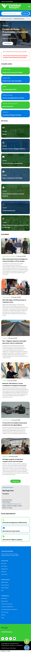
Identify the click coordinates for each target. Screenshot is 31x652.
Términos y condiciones (16, 645)
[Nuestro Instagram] (10, 638)
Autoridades (4, 566)
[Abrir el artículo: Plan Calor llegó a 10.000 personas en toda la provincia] (15, 287)
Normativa (3, 571)
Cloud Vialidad (4, 587)
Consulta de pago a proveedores (9, 609)
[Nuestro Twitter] (6, 638)
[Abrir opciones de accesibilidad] (26, 641)
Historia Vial (4, 574)
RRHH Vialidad (4, 582)
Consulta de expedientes (7, 606)
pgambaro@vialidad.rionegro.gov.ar (11, 504)
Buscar (26, 13)
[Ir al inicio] (10, 7)
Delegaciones (4, 569)
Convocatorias (5, 612)
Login (2, 617)
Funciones (3, 563)
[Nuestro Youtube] (14, 638)
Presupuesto (4, 598)
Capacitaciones (5, 585)
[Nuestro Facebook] (2, 638)
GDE (2, 590)
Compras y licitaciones (6, 604)
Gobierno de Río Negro (6, 18)
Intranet (3, 615)
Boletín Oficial (4, 601)
